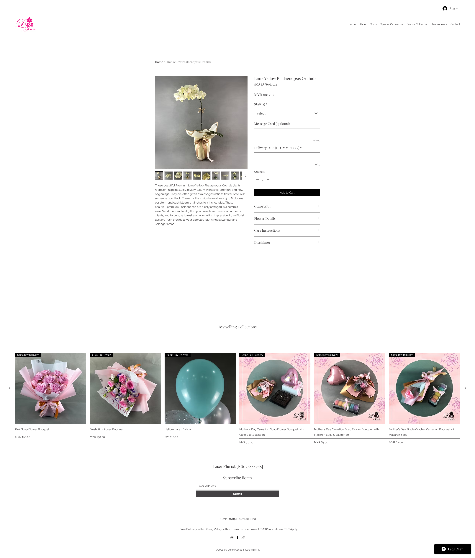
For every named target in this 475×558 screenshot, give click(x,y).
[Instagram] (232, 537)
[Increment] (268, 179)
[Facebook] (237, 537)
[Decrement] (257, 179)
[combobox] (287, 113)
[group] (237, 398)
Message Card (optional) (272, 123)
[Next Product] (465, 388)
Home (159, 62)
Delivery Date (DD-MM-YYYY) (278, 148)
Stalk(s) (260, 104)
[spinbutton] (263, 179)
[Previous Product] (9, 388)
